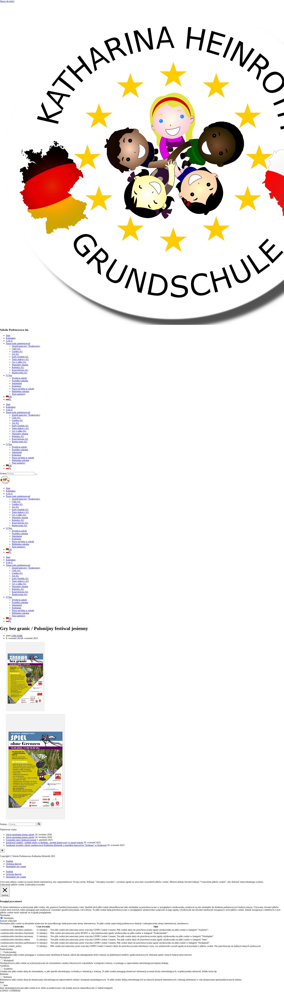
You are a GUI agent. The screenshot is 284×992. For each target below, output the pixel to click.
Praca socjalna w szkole (23, 388)
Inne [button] (2, 982)
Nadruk (9, 861)
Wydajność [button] (5, 957)
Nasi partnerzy (18, 394)
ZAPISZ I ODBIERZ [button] (10, 990)
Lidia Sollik (17, 635)
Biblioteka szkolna (20, 391)
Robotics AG (18, 367)
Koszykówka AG (20, 370)
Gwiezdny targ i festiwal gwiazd (21, 840)
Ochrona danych (13, 864)
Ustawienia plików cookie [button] (12, 884)
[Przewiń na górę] (2, 851)
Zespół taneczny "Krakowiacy (26, 346)
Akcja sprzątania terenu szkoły (20, 834)
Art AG (15, 354)
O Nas (9, 375)
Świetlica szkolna (20, 380)
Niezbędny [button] (5, 915)
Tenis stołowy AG (20, 359)
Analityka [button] (4, 965)
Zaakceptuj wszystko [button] (35, 884)
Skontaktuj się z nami (16, 866)
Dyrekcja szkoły (19, 378)
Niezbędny (9, 918)
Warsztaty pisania (20, 364)
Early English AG (20, 356)
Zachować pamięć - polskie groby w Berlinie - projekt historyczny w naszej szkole (44, 842)
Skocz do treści (7, 1)
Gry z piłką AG (19, 362)
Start (8, 335)
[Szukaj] (36, 474)
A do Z (9, 340)
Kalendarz (11, 338)
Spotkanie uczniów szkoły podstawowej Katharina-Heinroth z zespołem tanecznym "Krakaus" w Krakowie (56, 845)
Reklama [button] (4, 974)
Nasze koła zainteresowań (18, 343)
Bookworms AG (19, 372)
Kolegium (16, 386)
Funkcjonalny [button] (6, 949)
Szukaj (3, 473)
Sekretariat (17, 383)
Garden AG (17, 351)
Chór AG (16, 348)
